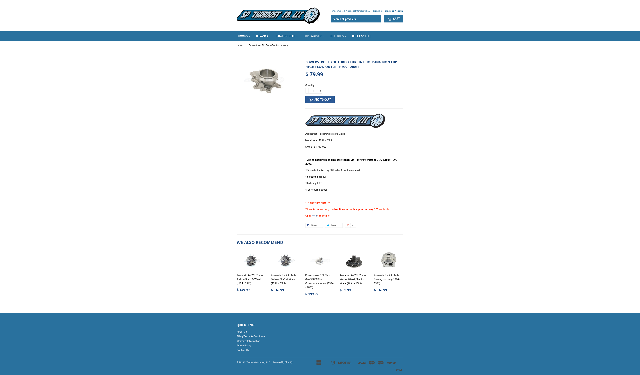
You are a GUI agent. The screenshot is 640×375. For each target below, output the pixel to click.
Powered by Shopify (282, 362)
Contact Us (243, 350)
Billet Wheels (361, 36)
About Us (242, 331)
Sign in (376, 11)
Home (239, 45)
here (314, 215)
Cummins (242, 36)
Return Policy (244, 345)
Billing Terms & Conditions (251, 336)
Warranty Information (248, 341)
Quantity (309, 85)
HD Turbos (337, 36)
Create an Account (393, 11)
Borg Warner (313, 36)
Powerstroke (286, 36)
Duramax (262, 36)
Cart (396, 18)
